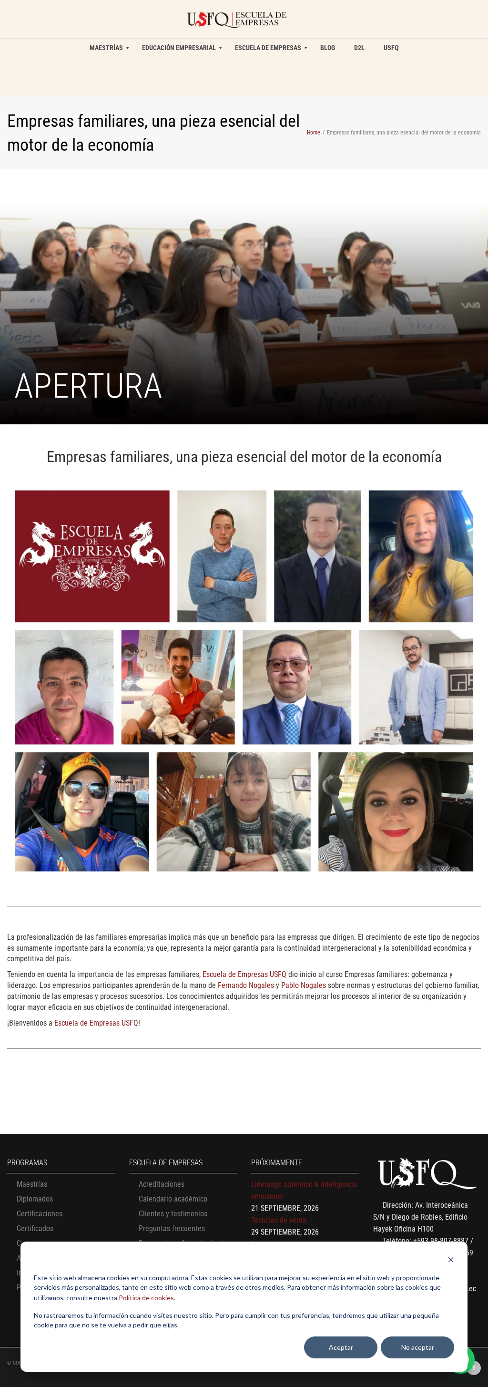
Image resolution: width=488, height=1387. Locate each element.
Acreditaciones (161, 1184)
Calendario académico (173, 1198)
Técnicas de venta (278, 1207)
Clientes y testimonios (173, 1213)
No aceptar (417, 1347)
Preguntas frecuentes (172, 1228)
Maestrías (32, 1184)
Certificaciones (39, 1213)
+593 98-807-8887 (440, 1240)
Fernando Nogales (246, 985)
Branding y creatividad (285, 1231)
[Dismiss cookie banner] (450, 1261)
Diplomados (35, 1198)
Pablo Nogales (303, 985)
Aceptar (341, 1347)
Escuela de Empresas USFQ (244, 974)
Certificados (35, 1228)
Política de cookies (146, 1298)
